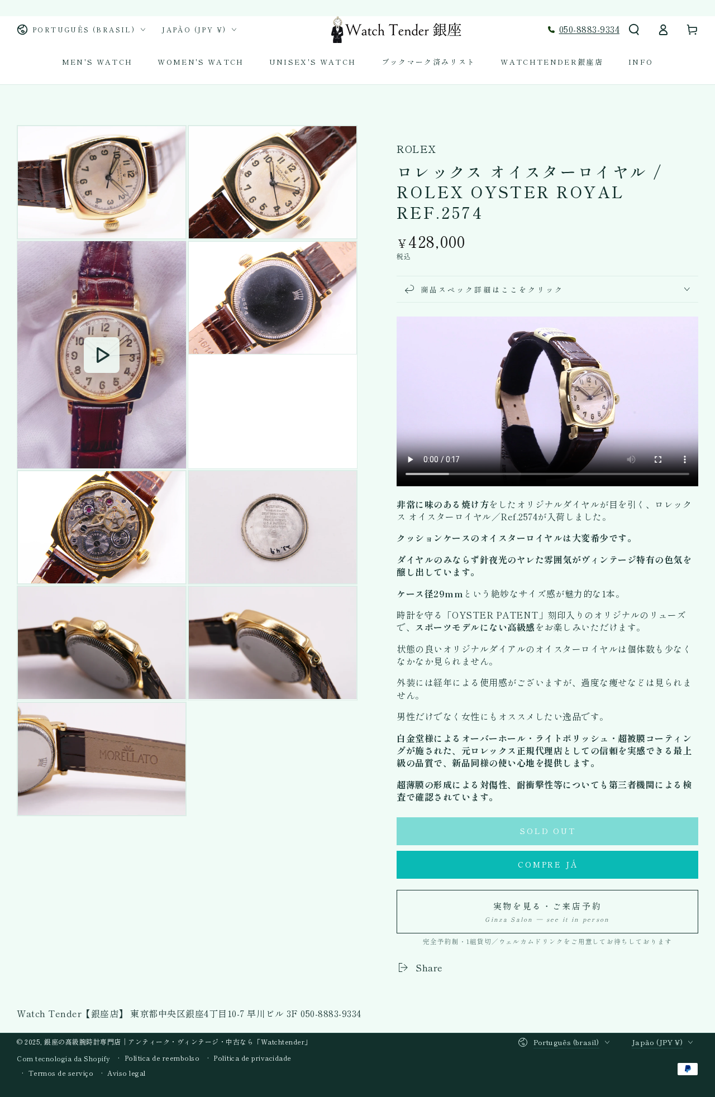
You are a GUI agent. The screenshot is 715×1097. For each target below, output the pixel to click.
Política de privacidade (252, 1057)
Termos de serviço (61, 1073)
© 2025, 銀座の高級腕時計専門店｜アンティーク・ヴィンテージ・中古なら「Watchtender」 (164, 1041)
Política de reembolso (162, 1057)
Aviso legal (126, 1073)
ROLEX (416, 149)
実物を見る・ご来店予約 (547, 911)
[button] (634, 29)
